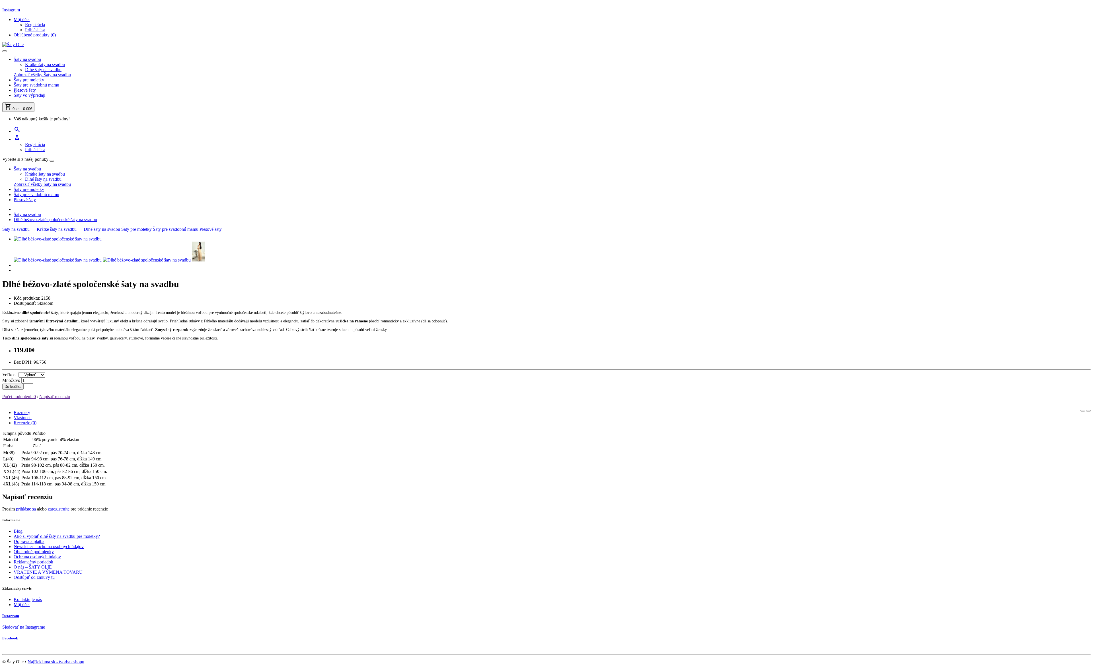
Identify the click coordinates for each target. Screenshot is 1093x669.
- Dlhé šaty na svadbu (99, 229)
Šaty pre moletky (29, 79)
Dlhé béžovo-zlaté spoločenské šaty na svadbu (55, 219)
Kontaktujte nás (28, 599)
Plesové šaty (25, 90)
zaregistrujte (58, 509)
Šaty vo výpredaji (29, 95)
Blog (18, 531)
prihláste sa (26, 509)
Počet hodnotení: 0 (19, 396)
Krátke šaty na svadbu (45, 64)
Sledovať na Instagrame (23, 627)
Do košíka (13, 386)
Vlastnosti (23, 417)
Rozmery (22, 412)
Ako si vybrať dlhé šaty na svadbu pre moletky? (57, 536)
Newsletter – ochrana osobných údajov (49, 546)
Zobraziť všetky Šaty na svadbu (42, 74)
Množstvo (11, 380)
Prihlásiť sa (35, 29)
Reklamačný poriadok (33, 561)
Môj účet (22, 604)
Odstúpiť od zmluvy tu (34, 577)
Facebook (10, 638)
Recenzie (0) (25, 422)
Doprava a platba (29, 541)
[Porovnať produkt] (1088, 410)
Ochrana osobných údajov (37, 556)
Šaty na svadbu (27, 59)
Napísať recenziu (54, 396)
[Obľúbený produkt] (1082, 410)
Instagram (11, 9)
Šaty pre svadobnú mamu (36, 85)
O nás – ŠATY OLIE (33, 567)
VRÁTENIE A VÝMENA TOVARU (48, 572)
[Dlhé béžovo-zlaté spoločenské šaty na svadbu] (58, 238)
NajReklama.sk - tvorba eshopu (56, 661)
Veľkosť (9, 374)
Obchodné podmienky (34, 551)
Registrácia (35, 24)
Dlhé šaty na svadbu (43, 69)
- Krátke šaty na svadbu (54, 229)
